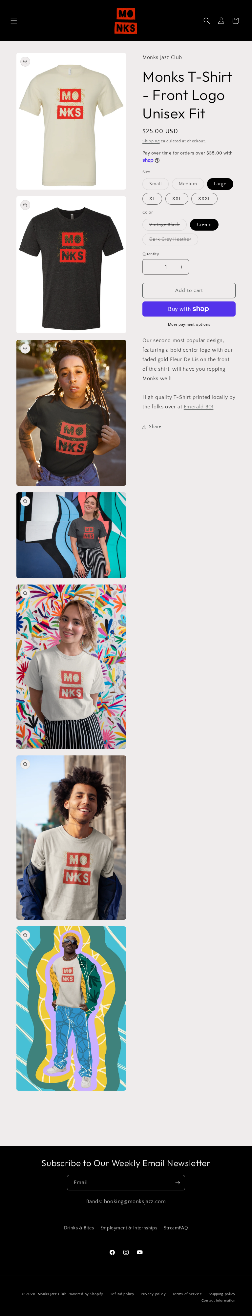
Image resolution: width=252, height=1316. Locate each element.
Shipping (151, 141)
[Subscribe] (177, 1182)
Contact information (218, 1301)
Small (159, 185)
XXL (176, 198)
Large (220, 184)
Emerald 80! (199, 407)
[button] (14, 20)
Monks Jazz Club (52, 1294)
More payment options (189, 324)
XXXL (204, 198)
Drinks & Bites (79, 1228)
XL (152, 198)
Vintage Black (168, 226)
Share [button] (155, 426)
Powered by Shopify (85, 1294)
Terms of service (187, 1294)
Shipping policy (222, 1294)
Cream (204, 224)
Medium (191, 185)
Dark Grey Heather (173, 240)
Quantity (150, 254)
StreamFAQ (176, 1228)
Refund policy (122, 1294)
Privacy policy (153, 1294)
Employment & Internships (128, 1228)
